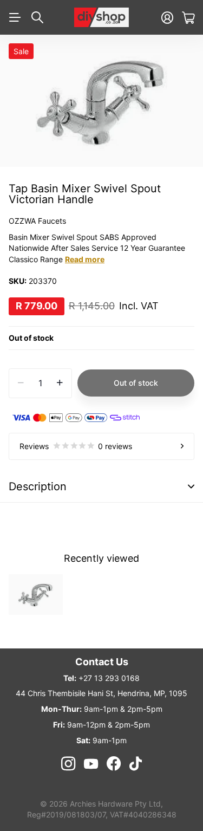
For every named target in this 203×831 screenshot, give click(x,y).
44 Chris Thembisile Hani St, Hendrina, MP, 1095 (101, 693)
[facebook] (114, 764)
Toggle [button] (191, 487)
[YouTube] (91, 764)
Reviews (75, 446)
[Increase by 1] (60, 383)
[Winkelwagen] (188, 17)
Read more (84, 259)
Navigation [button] (15, 17)
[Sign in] (167, 17)
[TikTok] (135, 764)
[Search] (37, 17)
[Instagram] (68, 764)
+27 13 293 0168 (109, 678)
